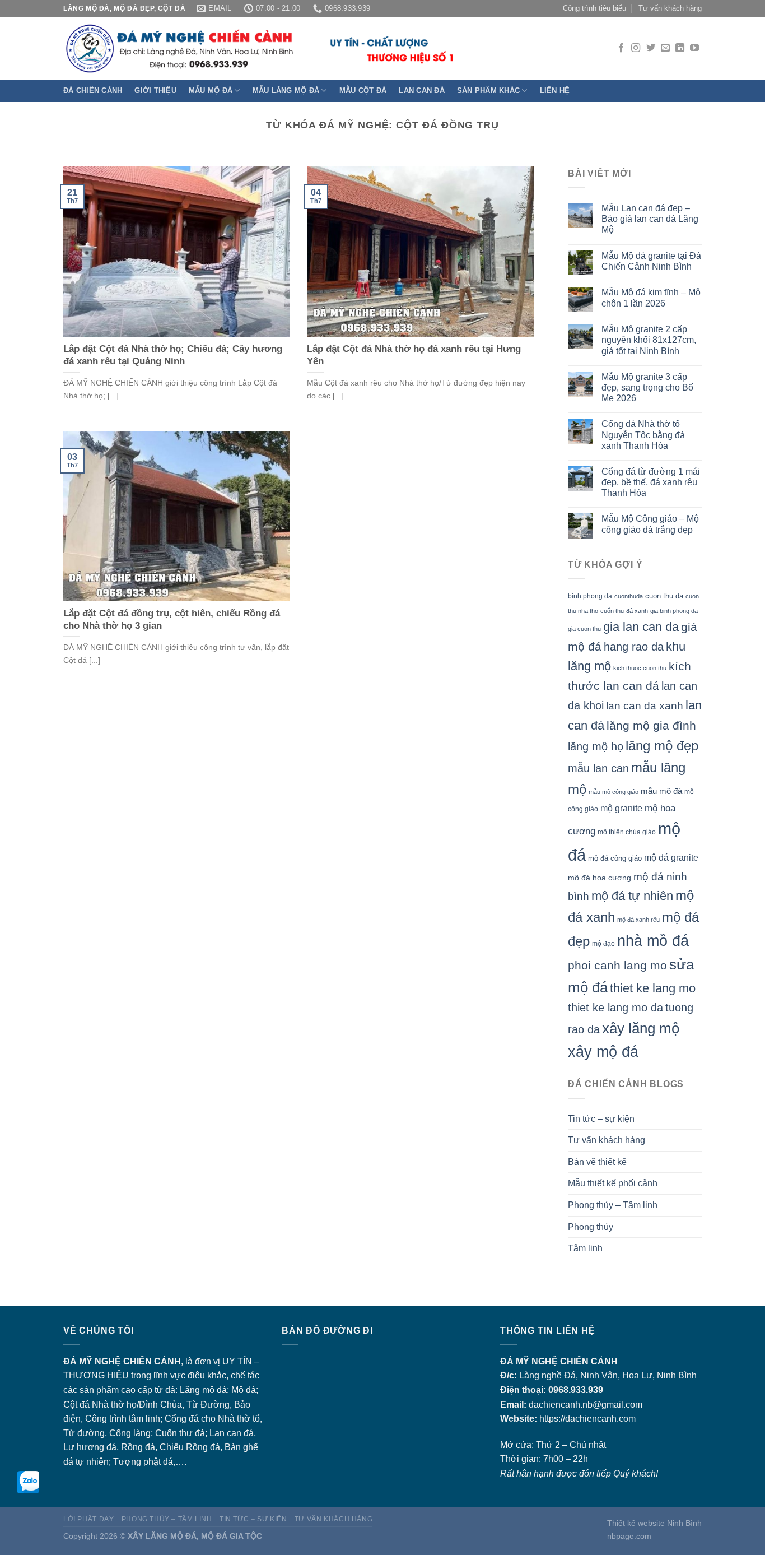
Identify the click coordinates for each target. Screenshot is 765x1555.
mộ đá (214, 1390)
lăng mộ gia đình (651, 725)
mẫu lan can (598, 768)
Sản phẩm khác (488, 90)
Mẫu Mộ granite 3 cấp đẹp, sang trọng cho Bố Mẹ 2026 (647, 387)
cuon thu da (664, 596)
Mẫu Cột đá (363, 90)
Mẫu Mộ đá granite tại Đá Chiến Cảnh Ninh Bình (651, 261)
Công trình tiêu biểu (594, 8)
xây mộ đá (603, 1051)
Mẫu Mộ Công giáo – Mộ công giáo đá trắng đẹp (650, 524)
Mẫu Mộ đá (210, 90)
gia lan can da (641, 627)
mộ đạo (603, 943)
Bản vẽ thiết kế (597, 1162)
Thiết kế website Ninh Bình (654, 1523)
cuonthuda (628, 596)
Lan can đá (422, 90)
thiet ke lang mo (653, 988)
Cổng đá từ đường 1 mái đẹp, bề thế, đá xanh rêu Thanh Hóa (650, 482)
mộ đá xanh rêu (638, 919)
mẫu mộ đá (661, 791)
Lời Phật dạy (88, 1519)
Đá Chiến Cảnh (92, 90)
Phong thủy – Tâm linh (612, 1205)
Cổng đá (182, 1418)
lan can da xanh (644, 705)
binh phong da (590, 596)
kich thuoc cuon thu (639, 668)
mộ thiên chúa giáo (627, 831)
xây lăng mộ (640, 1028)
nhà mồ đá (653, 940)
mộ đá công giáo (615, 858)
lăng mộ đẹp (662, 746)
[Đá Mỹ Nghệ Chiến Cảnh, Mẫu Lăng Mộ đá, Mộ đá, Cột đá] (259, 48)
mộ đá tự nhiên (632, 896)
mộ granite (621, 808)
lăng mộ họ (595, 746)
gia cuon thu (584, 628)
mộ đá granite (671, 857)
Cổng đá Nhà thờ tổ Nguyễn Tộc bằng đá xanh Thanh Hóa (643, 434)
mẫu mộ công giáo (613, 791)
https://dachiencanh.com (587, 1418)
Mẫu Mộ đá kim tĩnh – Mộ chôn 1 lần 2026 (651, 297)
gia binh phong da (674, 610)
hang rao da (634, 646)
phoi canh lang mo (617, 965)
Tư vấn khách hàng (670, 8)
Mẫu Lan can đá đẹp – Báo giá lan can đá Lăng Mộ (649, 218)
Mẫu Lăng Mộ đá (286, 90)
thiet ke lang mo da (615, 1007)
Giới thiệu (155, 90)
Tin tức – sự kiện (601, 1119)
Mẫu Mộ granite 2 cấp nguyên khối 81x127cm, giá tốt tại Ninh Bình (648, 339)
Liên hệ (555, 90)
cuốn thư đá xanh (624, 610)
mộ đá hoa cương (599, 877)
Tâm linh (585, 1248)
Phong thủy (590, 1227)
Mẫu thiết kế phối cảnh (612, 1183)
